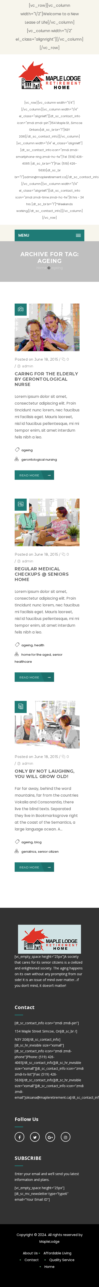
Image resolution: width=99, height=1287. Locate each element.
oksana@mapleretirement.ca (47, 1097)
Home (42, 267)
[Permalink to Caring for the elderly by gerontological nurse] (47, 350)
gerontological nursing (39, 459)
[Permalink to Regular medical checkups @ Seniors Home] (47, 545)
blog (38, 842)
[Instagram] (65, 1137)
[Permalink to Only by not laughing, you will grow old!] (47, 747)
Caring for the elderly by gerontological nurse (46, 379)
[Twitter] (35, 1137)
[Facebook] (19, 1137)
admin (27, 366)
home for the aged (36, 654)
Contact (32, 1260)
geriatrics (28, 851)
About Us (30, 1253)
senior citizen (48, 851)
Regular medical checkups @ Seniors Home (42, 574)
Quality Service (61, 1260)
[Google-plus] (50, 1137)
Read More (29, 475)
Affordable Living (57, 1253)
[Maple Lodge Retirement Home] (49, 75)
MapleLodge (49, 1241)
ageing (57, 267)
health (39, 645)
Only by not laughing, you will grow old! (45, 774)
